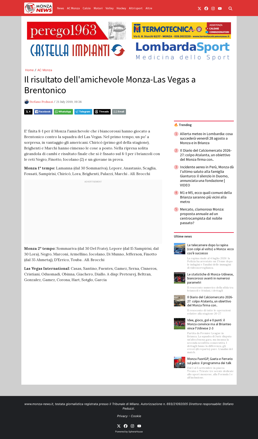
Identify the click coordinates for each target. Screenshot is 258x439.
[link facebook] (206, 8)
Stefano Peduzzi (41, 102)
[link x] (199, 8)
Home (29, 70)
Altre (149, 8)
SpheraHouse (135, 431)
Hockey (121, 8)
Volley (110, 8)
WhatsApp (65, 111)
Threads (104, 111)
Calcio (87, 8)
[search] (230, 8)
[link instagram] (213, 8)
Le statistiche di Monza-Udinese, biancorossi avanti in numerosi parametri (210, 278)
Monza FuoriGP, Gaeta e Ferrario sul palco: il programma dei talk (210, 361)
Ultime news (183, 236)
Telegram (84, 111)
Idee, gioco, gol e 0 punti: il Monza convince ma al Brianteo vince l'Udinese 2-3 (209, 324)
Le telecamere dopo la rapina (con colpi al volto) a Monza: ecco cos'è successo (210, 249)
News (60, 8)
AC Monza (73, 8)
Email (121, 111)
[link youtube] (219, 8)
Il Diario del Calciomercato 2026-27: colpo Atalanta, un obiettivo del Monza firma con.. (210, 301)
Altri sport (136, 8)
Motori (98, 8)
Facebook (44, 111)
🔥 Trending (183, 125)
